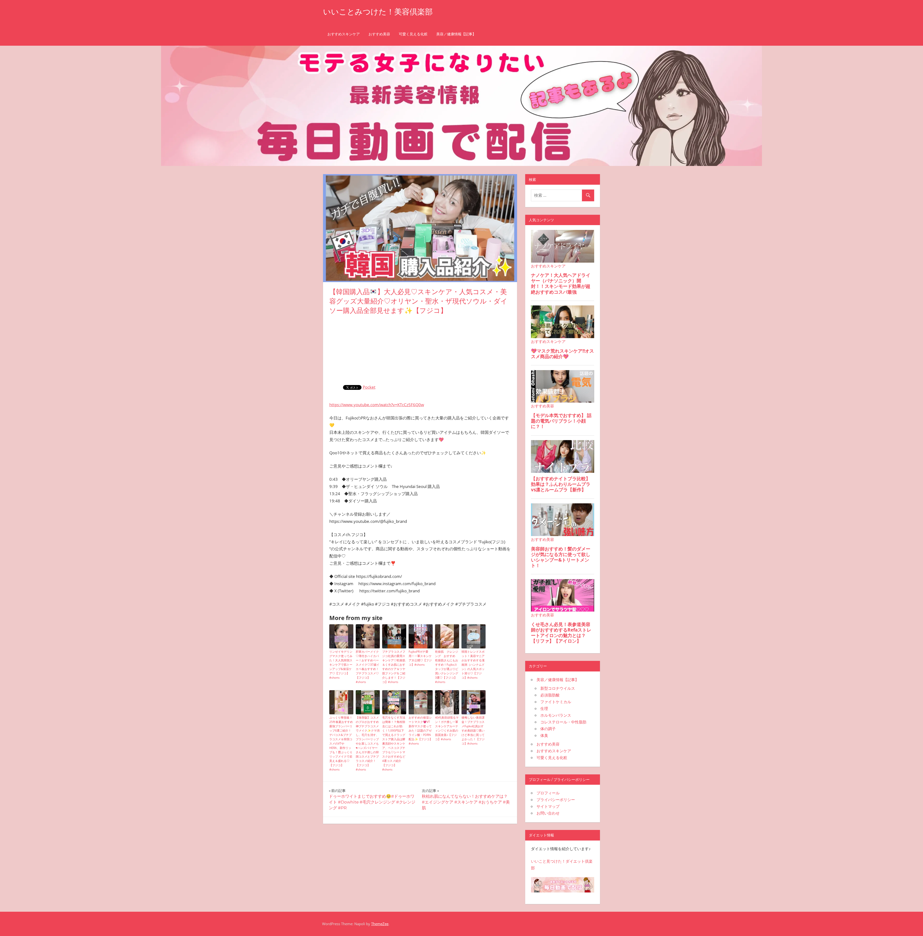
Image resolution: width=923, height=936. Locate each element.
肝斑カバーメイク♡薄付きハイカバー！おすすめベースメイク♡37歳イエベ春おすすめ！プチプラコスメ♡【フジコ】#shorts (367, 667)
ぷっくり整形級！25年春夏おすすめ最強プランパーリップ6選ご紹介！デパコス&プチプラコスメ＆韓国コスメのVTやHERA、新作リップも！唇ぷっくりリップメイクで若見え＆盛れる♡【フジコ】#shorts (341, 743)
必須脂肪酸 (550, 695)
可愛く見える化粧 (413, 34)
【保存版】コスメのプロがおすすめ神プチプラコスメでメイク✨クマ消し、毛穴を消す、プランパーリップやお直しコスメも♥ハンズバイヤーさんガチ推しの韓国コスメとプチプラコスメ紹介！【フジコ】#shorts (368, 743)
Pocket (369, 387)
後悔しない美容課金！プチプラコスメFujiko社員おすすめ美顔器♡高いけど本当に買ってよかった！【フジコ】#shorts (473, 730)
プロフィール (548, 793)
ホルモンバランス (555, 715)
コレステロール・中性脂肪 (563, 722)
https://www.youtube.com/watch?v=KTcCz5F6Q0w (376, 404)
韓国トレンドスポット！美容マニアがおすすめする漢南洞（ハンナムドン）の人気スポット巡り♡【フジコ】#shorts (473, 665)
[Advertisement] (420, 349)
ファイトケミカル (555, 701)
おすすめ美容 (379, 34)
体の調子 (548, 728)
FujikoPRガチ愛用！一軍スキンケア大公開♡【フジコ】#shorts (420, 658)
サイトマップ (548, 806)
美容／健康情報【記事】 (456, 34)
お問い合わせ (548, 813)
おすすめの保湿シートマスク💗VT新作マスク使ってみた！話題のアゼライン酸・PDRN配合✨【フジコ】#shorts (420, 730)
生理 (544, 708)
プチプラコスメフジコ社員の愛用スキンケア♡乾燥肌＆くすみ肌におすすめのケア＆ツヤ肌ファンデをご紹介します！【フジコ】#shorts (393, 667)
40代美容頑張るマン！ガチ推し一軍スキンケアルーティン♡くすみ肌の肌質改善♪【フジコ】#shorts (447, 728)
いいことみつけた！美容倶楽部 (378, 11)
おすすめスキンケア (343, 34)
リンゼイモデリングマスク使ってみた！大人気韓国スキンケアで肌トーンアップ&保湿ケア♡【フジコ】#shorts (340, 665)
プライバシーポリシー (555, 799)
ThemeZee (379, 923)
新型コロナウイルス (557, 688)
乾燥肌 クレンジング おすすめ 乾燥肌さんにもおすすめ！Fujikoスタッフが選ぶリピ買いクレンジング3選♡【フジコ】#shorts (446, 667)
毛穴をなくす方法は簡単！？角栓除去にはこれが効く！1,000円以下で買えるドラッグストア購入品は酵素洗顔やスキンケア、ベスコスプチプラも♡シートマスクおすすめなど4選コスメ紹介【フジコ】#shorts (393, 743)
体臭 (544, 735)
